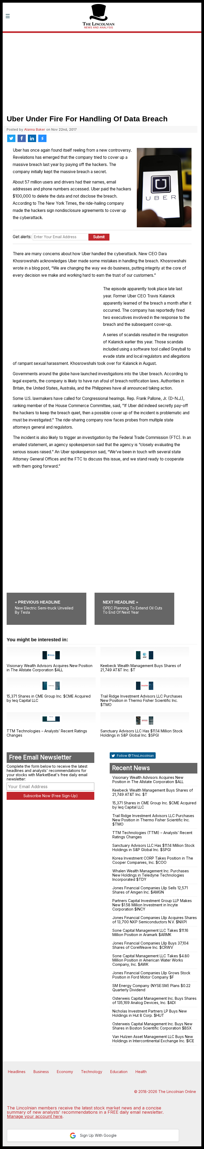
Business (41, 1071)
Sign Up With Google (98, 1135)
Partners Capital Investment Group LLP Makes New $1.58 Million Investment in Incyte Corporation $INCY (152, 904)
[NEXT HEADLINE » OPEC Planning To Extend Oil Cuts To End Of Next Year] (134, 594)
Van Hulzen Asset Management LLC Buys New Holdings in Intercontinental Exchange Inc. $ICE (153, 1038)
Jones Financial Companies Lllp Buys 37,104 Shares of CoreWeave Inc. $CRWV (150, 945)
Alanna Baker (34, 129)
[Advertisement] (102, 73)
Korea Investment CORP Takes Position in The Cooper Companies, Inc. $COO (152, 860)
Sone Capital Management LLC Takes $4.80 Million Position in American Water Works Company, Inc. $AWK (150, 960)
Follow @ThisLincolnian (135, 756)
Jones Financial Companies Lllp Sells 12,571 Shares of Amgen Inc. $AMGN (150, 890)
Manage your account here (34, 1116)
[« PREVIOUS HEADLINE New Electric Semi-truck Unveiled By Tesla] (50, 594)
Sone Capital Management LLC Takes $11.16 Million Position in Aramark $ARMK (150, 932)
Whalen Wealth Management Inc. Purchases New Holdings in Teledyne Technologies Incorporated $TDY (150, 875)
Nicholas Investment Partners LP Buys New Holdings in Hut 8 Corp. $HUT (149, 1013)
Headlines (17, 1071)
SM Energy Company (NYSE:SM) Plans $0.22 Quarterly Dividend (151, 987)
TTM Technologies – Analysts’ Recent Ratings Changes (47, 733)
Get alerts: (22, 236)
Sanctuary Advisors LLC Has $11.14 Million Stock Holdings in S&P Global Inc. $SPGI (141, 733)
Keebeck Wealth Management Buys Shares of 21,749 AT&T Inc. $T (140, 667)
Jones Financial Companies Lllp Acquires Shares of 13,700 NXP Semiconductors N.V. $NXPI (154, 919)
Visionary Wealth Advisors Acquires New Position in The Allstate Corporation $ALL (49, 667)
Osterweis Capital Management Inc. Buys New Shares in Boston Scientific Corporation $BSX (152, 1026)
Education (119, 1071)
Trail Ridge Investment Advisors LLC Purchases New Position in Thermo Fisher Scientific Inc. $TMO (141, 700)
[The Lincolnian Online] (41, 36)
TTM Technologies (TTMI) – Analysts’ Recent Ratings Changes (152, 834)
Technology (91, 1071)
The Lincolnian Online (177, 1091)
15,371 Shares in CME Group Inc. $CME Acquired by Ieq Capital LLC (49, 698)
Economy (65, 1071)
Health (141, 1071)
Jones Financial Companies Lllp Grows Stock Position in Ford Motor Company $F (151, 975)
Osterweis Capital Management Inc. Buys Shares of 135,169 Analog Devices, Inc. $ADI (154, 1000)
